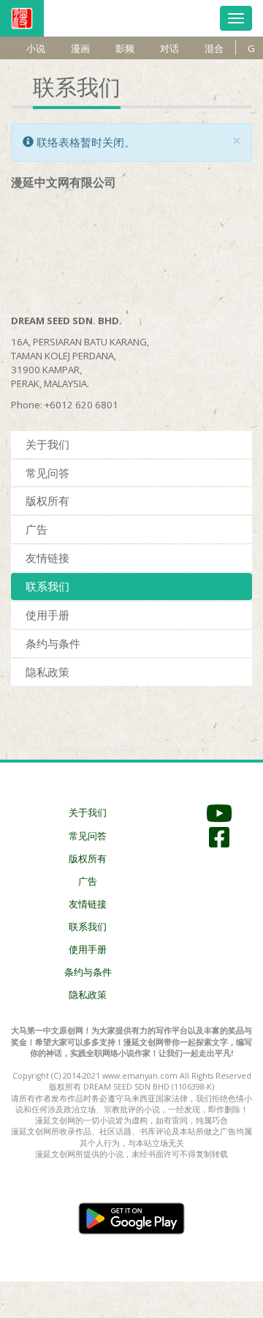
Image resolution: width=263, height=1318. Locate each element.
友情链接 (47, 557)
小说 (35, 48)
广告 (36, 529)
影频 (124, 48)
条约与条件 (53, 643)
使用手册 (47, 614)
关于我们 (47, 444)
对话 (169, 48)
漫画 (80, 48)
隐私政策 (47, 671)
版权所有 (47, 500)
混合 (214, 48)
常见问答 (47, 472)
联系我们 (47, 586)
